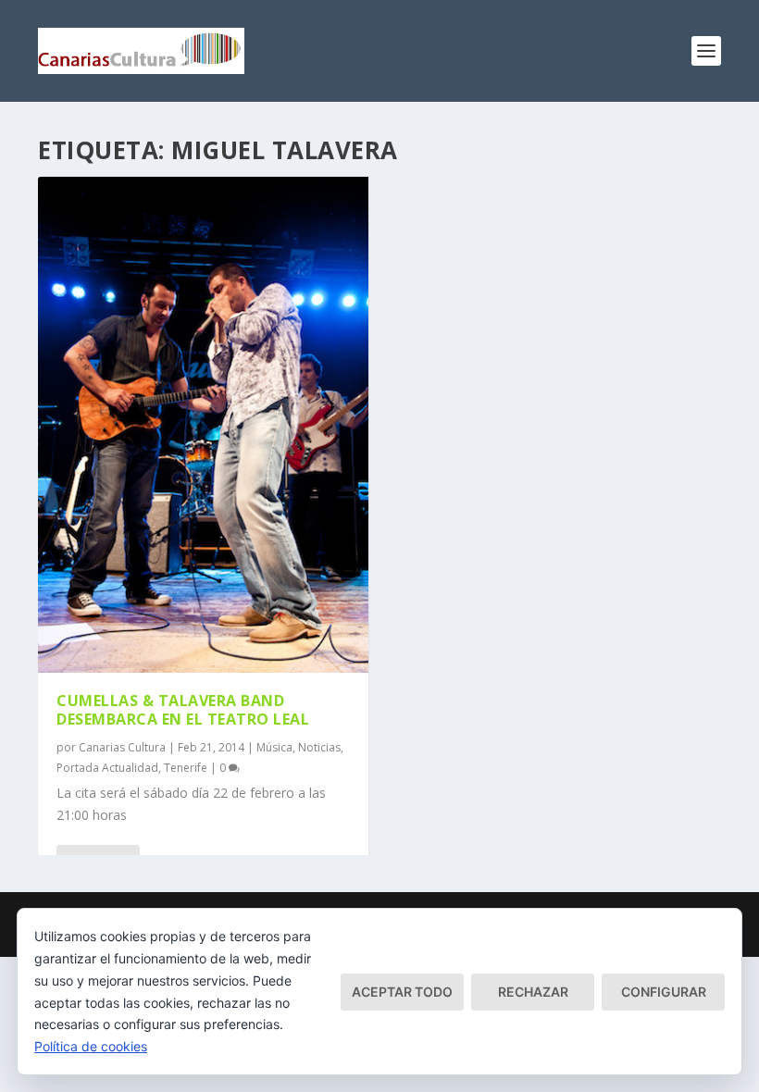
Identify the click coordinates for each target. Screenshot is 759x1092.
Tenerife (185, 768)
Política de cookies (90, 1046)
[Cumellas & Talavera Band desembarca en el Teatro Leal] (203, 425)
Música (274, 747)
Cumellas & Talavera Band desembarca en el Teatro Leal (182, 710)
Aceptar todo (402, 991)
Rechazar (533, 991)
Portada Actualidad (107, 768)
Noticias (319, 747)
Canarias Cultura (122, 747)
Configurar (663, 991)
